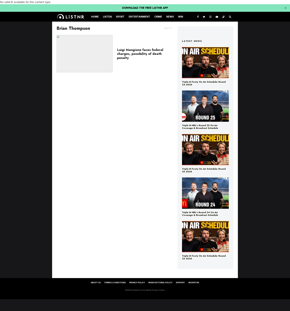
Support (180, 282)
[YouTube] (217, 17)
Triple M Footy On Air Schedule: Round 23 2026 (204, 170)
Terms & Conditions (115, 282)
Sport (120, 16)
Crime (158, 16)
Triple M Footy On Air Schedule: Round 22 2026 (204, 257)
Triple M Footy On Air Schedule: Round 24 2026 (204, 83)
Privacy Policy (137, 282)
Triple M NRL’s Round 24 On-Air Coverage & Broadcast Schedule (200, 213)
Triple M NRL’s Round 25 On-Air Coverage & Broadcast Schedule (200, 126)
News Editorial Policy (160, 282)
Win (180, 16)
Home (95, 16)
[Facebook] (198, 17)
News (170, 16)
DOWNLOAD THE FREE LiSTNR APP (145, 8)
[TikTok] (223, 17)
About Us (96, 282)
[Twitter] (204, 17)
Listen (107, 16)
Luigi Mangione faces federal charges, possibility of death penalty (140, 54)
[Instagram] (210, 17)
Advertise (193, 282)
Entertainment (139, 16)
